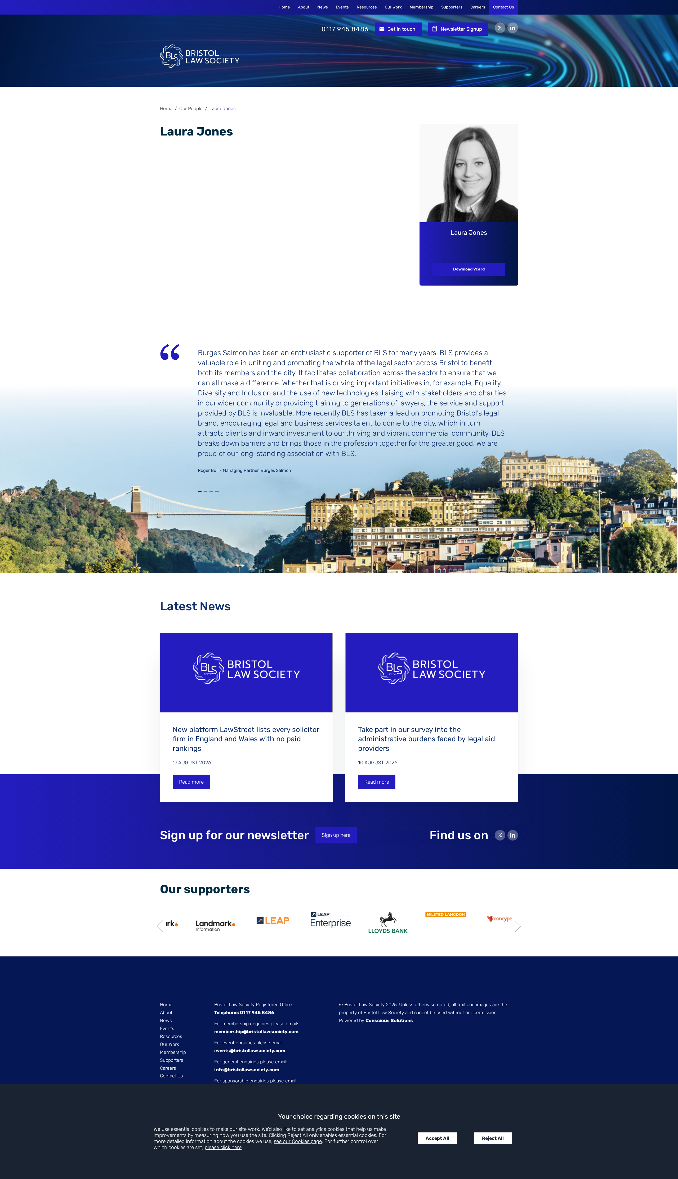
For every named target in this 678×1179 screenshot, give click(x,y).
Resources (367, 7)
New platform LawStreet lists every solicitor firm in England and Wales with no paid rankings (246, 739)
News (322, 7)
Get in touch (401, 29)
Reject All (493, 1138)
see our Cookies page (298, 1141)
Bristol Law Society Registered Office (253, 1004)
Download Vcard (469, 269)
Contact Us (503, 7)
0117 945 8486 (345, 29)
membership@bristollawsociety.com (256, 1031)
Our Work (393, 7)
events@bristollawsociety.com (249, 1050)
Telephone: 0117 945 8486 (244, 1012)
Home (284, 7)
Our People (191, 108)
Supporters (451, 7)
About (303, 7)
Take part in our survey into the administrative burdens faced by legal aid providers (426, 739)
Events (342, 7)
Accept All (437, 1138)
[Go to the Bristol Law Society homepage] (199, 29)
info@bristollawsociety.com (246, 1069)
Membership (421, 7)
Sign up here (336, 835)
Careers (477, 7)
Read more (191, 782)
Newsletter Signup (461, 29)
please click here (223, 1147)
